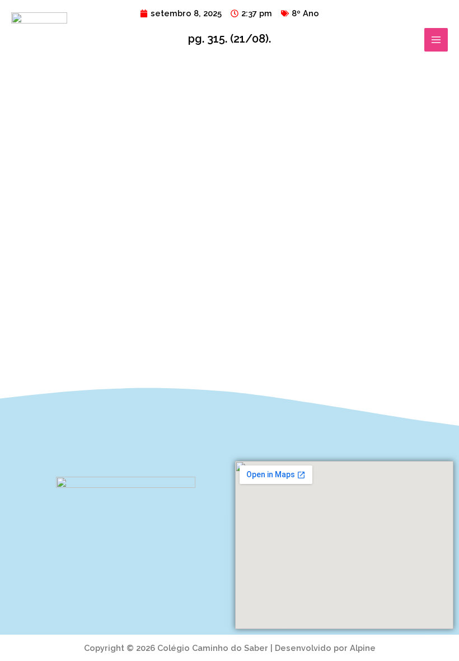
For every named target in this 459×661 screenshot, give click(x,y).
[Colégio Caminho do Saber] (39, 39)
